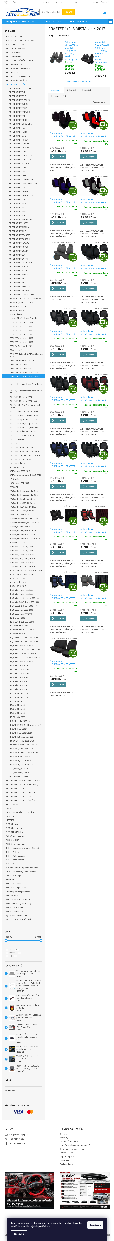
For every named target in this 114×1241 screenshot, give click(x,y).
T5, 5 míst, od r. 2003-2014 (21, 645)
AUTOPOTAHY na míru (15, 84)
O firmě (46, 2)
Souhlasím (95, 1225)
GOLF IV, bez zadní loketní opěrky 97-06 (26, 385)
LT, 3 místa (14, 479)
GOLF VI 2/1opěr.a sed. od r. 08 (23, 431)
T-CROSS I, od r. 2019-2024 (21, 574)
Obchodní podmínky (69, 1141)
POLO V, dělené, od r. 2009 (21, 526)
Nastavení (18, 1234)
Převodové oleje (13, 875)
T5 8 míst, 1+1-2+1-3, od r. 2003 (23, 629)
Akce (13, 949)
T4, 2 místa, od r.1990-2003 (21, 590)
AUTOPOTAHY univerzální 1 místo (20, 792)
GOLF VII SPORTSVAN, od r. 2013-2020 (26, 455)
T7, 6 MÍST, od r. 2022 (19, 705)
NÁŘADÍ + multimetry (15, 836)
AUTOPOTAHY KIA (17, 187)
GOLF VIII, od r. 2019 (18, 463)
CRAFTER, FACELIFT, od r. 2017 (23, 360)
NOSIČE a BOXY (12, 840)
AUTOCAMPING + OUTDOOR (18, 68)
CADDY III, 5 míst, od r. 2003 (21, 326)
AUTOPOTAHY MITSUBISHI (20, 219)
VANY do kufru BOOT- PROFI (18, 899)
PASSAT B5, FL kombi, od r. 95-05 (24, 490)
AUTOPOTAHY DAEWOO (19, 112)
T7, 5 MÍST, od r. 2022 (19, 701)
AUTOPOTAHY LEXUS (18, 199)
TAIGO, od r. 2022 (17, 717)
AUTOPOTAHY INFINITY (19, 163)
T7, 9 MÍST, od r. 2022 (19, 713)
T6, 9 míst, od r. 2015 (19, 689)
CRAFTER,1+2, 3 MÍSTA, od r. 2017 (24, 376)
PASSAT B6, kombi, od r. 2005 (22, 498)
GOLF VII (13, 443)
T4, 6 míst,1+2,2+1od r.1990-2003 (24, 602)
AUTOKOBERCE (13, 72)
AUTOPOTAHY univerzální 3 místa (20, 800)
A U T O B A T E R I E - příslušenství (21, 40)
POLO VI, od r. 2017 (18, 542)
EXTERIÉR (10, 816)
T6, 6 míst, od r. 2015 (19, 681)
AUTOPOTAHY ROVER (18, 246)
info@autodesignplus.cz (20, 1134)
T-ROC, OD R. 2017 (18, 586)
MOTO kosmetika (14, 828)
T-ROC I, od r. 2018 (18, 582)
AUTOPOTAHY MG (17, 215)
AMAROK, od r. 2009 (18, 310)
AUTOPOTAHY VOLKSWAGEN (21, 294)
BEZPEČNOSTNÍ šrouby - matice (20, 812)
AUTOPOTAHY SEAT (18, 254)
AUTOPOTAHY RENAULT (19, 242)
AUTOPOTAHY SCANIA (18, 250)
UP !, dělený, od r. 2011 (20, 768)
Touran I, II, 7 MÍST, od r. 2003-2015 (25, 744)
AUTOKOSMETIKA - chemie (18, 76)
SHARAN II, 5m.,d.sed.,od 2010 (23, 558)
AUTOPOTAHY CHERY (18, 151)
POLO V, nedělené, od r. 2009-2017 (25, 538)
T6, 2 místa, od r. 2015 (19, 669)
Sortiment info (66, 1164)
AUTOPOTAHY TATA (18, 278)
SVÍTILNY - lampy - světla (16, 887)
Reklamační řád (66, 1152)
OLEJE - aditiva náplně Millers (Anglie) (22, 848)
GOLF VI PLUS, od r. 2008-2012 (23, 435)
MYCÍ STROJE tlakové (15, 832)
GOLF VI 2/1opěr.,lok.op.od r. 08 (23, 423)
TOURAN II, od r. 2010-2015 (21, 756)
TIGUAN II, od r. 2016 (18, 729)
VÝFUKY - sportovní (14, 907)
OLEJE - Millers (12, 852)
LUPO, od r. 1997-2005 (19, 483)
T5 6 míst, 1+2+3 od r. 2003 (21, 625)
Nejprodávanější (58, 96)
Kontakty (60, 2)
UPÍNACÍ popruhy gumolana (18, 891)
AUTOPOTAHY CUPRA (18, 104)
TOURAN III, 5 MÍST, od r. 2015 (22, 760)
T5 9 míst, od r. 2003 (18, 633)
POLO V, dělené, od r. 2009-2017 (24, 530)
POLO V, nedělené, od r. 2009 (22, 534)
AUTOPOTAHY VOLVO (18, 776)
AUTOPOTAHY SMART (18, 258)
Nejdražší (86, 90)
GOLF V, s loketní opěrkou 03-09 (24, 415)
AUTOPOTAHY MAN (17, 203)
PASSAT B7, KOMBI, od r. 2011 (23, 506)
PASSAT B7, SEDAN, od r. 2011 (23, 510)
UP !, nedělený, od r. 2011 (21, 772)
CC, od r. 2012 (16, 350)
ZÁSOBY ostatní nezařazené (18, 919)
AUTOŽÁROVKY (13, 804)
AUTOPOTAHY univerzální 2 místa (20, 796)
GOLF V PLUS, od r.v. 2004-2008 (23, 401)
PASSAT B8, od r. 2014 (19, 514)
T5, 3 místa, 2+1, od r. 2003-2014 (24, 641)
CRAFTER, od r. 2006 (18, 364)
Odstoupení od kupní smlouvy (73, 1149)
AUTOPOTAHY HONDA (18, 139)
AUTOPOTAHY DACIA (18, 108)
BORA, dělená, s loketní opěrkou (24, 318)
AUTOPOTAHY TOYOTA (19, 286)
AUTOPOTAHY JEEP (17, 175)
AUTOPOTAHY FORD (18, 131)
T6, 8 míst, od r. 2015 (19, 685)
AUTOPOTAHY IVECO (18, 171)
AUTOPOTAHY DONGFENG (20, 123)
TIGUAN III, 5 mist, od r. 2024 (22, 737)
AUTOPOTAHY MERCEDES (20, 211)
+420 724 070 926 (16, 1139)
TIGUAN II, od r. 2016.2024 (21, 733)
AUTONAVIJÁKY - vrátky (16, 80)
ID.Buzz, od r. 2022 (18, 467)
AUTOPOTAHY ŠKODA (18, 274)
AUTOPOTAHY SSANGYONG (21, 262)
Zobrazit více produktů (77, 81)
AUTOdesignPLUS (17, 1143)
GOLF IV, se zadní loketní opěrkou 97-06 (26, 392)
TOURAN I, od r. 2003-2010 (21, 748)
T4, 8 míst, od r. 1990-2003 (21, 610)
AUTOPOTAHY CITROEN (19, 100)
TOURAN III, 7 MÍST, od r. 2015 (22, 764)
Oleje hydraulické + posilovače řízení (22, 867)
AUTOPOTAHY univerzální (17, 788)
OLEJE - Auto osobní (15, 859)
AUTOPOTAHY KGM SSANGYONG (23, 183)
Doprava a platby (67, 1156)
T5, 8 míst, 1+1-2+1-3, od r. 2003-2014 (26, 657)
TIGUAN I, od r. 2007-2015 (21, 721)
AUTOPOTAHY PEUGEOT (20, 235)
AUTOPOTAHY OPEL (18, 231)
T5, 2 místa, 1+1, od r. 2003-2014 (24, 637)
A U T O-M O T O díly (15, 44)
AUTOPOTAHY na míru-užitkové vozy (22, 784)
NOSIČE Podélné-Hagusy (17, 844)
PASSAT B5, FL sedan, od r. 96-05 (24, 494)
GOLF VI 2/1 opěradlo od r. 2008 (23, 419)
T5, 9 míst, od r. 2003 (19, 665)
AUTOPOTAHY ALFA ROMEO (21, 88)
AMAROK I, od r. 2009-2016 (21, 302)
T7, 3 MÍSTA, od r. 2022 (20, 697)
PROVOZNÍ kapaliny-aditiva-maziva (21, 871)
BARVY (9, 808)
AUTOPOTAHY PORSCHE (19, 239)
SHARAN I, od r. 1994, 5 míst (22, 546)
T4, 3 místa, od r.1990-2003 (21, 594)
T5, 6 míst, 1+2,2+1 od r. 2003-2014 (25, 649)
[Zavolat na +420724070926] (9, 2)
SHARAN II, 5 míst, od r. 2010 (22, 554)
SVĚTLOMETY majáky (15, 883)
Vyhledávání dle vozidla (16, 915)
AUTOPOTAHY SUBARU (19, 266)
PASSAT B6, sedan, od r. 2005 (22, 502)
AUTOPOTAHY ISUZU (18, 167)
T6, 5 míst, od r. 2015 (19, 677)
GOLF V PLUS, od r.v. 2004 (21, 397)
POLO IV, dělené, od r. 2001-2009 (24, 518)
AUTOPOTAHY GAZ (17, 135)
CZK (93, 2)
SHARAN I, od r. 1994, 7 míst (22, 550)
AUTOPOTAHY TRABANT (20, 290)
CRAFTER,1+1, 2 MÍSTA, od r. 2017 (24, 372)
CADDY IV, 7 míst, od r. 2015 (21, 342)
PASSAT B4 (14, 487)
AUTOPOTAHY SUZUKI (18, 270)
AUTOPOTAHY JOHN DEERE (21, 179)
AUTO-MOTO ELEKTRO (16, 64)
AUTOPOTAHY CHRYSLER (20, 159)
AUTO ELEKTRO (13, 52)
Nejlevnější (71, 90)
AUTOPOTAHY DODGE (18, 120)
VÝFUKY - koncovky (14, 911)
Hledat (68, 12)
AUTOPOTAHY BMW (17, 96)
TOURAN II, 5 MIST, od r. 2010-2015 (25, 752)
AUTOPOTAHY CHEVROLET (20, 155)
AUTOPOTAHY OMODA (19, 227)
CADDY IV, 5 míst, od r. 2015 (21, 338)
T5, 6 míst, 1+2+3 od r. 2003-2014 (24, 653)
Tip (13, 955)
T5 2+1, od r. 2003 (17, 618)
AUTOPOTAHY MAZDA (18, 207)
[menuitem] (22, 21)
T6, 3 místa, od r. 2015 (19, 673)
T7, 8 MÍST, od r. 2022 (19, 709)
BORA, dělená (16, 314)
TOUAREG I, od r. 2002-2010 (22, 741)
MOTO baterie (12, 824)
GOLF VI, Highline (17, 439)
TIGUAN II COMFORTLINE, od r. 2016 (25, 725)
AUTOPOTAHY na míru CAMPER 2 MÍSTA (23, 780)
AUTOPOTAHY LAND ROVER (21, 195)
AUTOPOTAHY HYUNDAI (19, 147)
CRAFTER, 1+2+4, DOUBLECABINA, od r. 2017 (26, 355)
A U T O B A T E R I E (14, 36)
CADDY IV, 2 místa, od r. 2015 (22, 334)
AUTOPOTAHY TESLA (18, 282)
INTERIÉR (10, 820)
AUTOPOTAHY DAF (17, 116)
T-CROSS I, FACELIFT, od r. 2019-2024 (26, 570)
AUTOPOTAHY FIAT (17, 127)
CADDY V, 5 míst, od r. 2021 (21, 346)
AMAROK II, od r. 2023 (19, 306)
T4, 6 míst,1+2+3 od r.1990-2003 (24, 606)
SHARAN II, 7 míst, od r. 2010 (22, 562)
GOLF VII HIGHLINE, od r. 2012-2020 (24, 451)
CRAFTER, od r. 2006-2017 (21, 368)
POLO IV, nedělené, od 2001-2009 (24, 522)
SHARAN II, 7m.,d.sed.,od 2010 (23, 566)
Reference (64, 1160)
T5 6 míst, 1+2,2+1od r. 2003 (22, 621)
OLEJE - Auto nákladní (15, 856)
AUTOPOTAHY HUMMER (19, 143)
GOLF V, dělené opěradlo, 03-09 (24, 411)
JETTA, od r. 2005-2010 (20, 471)
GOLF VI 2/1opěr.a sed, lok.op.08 (24, 427)
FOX (11, 380)
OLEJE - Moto (12, 863)
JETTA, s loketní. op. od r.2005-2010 (25, 475)
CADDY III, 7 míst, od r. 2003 (21, 330)
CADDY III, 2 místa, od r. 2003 (22, 322)
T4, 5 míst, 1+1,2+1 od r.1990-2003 (25, 598)
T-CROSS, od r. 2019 (18, 578)
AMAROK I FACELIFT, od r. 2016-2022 (25, 298)
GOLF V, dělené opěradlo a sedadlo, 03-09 (26, 406)
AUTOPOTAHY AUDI (17, 92)
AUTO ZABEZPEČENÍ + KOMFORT (20, 60)
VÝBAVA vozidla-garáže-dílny (18, 903)
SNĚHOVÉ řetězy (13, 879)
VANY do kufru (12, 895)
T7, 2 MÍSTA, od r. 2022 (20, 693)
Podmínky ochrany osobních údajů (75, 1145)
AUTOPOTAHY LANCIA (18, 191)
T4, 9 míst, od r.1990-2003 (21, 614)
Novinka (15, 952)
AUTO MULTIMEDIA (14, 56)
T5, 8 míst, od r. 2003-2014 (21, 661)
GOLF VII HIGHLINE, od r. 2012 (22, 447)
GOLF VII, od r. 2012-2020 (20, 459)
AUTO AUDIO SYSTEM (15, 48)
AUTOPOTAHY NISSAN (18, 223)
